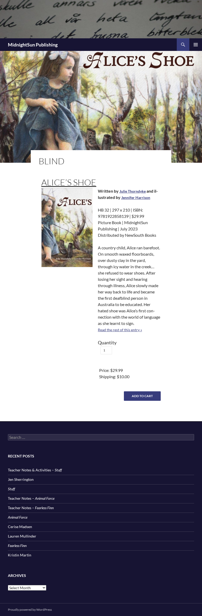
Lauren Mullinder (22, 536)
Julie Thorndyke (132, 191)
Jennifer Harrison (135, 197)
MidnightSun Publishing (33, 45)
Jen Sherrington (21, 479)
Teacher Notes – (31, 498)
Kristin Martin (19, 555)
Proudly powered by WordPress (30, 610)
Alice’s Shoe (68, 182)
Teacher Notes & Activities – (35, 470)
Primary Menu (195, 44)
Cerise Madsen (20, 526)
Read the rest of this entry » (120, 330)
